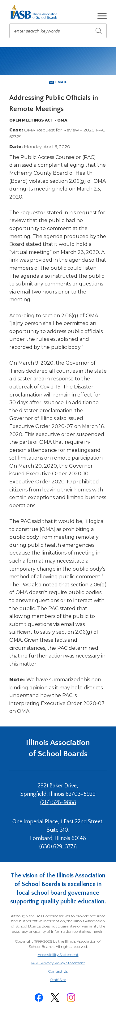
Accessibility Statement (58, 954)
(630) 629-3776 (58, 847)
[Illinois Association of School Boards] (36, 12)
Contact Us (58, 971)
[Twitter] (55, 997)
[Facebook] (39, 997)
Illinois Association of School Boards (58, 748)
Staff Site (65, 980)
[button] (102, 16)
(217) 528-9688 (58, 802)
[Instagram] (71, 997)
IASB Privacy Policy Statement (58, 963)
